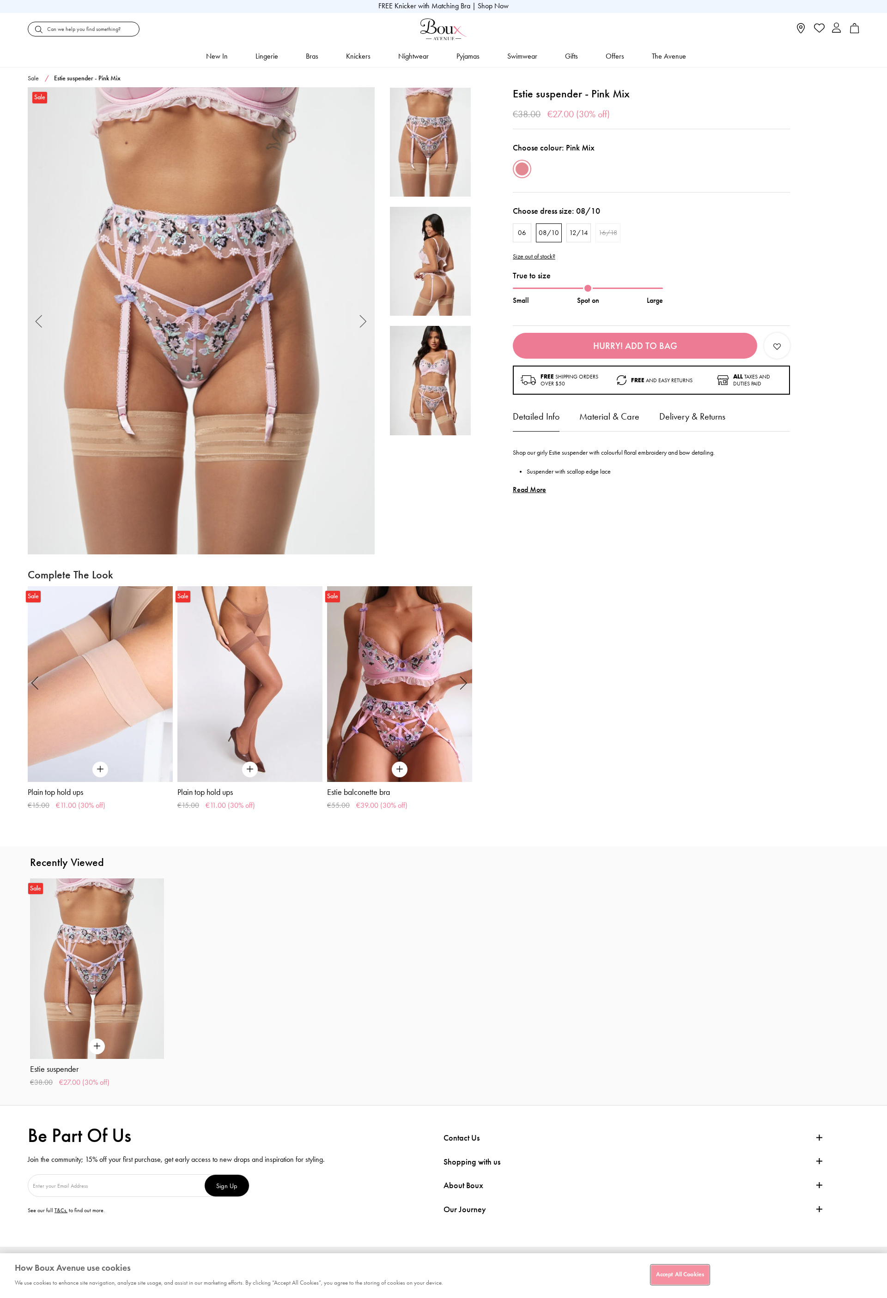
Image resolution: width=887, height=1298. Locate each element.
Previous (39, 321)
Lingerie (266, 56)
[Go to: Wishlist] (818, 29)
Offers (615, 56)
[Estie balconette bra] (399, 684)
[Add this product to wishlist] (777, 346)
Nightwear (413, 56)
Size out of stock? (534, 256)
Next (363, 321)
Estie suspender (54, 1069)
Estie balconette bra (358, 792)
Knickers (358, 56)
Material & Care (609, 416)
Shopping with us (472, 1162)
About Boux (463, 1185)
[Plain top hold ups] (100, 684)
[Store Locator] (801, 31)
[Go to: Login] (836, 29)
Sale (33, 78)
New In (217, 56)
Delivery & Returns (692, 416)
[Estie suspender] (201, 321)
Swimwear (522, 56)
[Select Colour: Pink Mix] (522, 169)
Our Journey (465, 1209)
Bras (312, 56)
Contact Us (462, 1138)
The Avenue (669, 56)
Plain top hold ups (55, 792)
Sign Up (226, 1186)
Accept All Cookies (680, 1274)
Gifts (571, 56)
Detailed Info (536, 416)
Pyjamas (468, 56)
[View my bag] (854, 31)
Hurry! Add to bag (635, 345)
